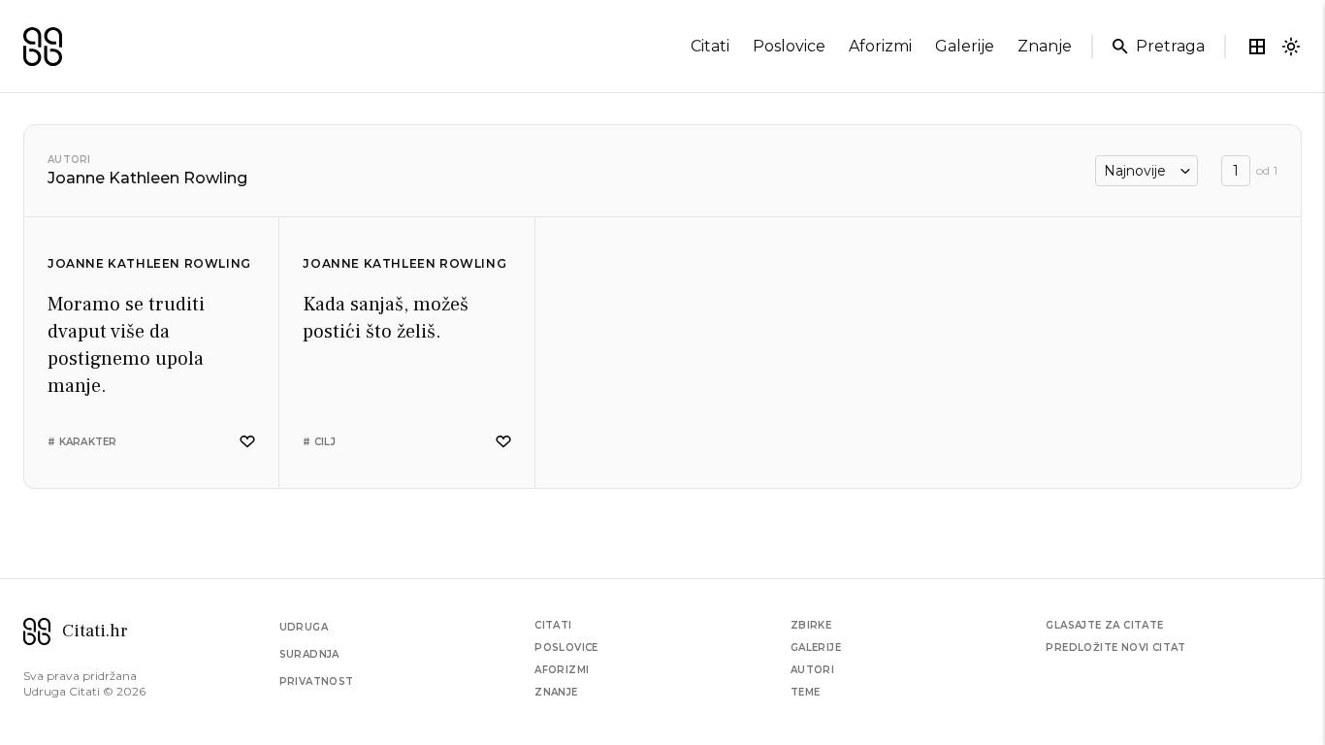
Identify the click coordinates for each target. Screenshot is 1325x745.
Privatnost (316, 681)
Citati (552, 625)
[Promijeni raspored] (1257, 46)
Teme (806, 692)
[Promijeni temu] (1291, 46)
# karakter (82, 442)
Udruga (303, 627)
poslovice (789, 46)
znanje (1045, 46)
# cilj (319, 442)
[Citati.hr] (42, 46)
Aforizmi (561, 670)
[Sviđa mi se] (247, 442)
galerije (964, 46)
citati (710, 46)
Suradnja (309, 654)
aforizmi (880, 46)
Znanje (555, 692)
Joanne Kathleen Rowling (149, 263)
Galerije (816, 647)
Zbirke (811, 625)
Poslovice (566, 647)
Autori (69, 159)
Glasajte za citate (1104, 625)
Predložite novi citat (1115, 647)
